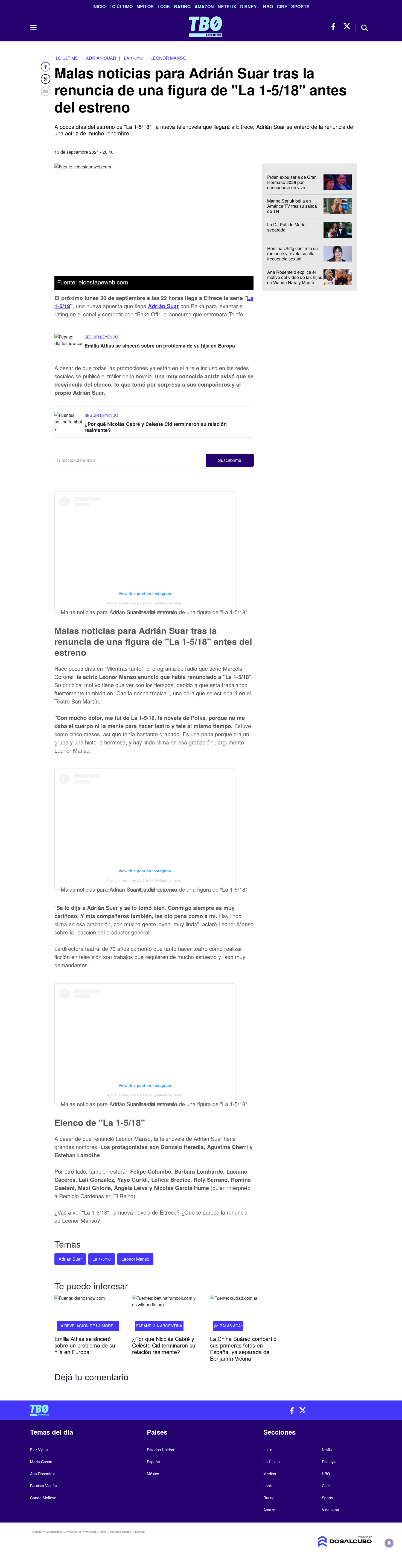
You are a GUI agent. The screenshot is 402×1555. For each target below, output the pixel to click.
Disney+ (249, 6)
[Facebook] (45, 67)
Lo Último (121, 6)
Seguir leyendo (101, 337)
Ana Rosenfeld (43, 1473)
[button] (230, 460)
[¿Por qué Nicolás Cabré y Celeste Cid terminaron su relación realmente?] (68, 422)
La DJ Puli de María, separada (287, 227)
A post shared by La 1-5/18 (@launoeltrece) (145, 603)
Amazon (204, 6)
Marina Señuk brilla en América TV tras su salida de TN (292, 206)
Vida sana (330, 1509)
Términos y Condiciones (46, 1531)
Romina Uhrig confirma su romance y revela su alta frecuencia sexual (292, 253)
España (153, 1461)
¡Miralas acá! (228, 1325)
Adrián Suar (163, 306)
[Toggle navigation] (33, 27)
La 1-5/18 (101, 1259)
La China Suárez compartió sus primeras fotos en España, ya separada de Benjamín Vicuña (243, 1348)
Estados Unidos (160, 1449)
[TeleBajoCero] (113, 1410)
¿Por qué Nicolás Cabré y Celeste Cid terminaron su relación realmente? (156, 427)
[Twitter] (45, 79)
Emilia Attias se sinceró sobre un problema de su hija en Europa (160, 345)
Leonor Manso (135, 1259)
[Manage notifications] (389, 1543)
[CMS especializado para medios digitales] (332, 1541)
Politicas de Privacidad (81, 1531)
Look (164, 6)
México (153, 1473)
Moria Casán (41, 1461)
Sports (300, 6)
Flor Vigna (39, 1449)
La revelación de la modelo (88, 1325)
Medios (145, 6)
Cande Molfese (43, 1497)
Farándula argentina (159, 1325)
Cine (282, 6)
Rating (182, 6)
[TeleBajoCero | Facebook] (334, 26)
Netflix (227, 6)
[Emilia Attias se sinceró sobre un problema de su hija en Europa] (68, 344)
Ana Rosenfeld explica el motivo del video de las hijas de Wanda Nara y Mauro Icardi (294, 280)
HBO (268, 6)
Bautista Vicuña (43, 1485)
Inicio (99, 6)
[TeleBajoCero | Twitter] (346, 26)
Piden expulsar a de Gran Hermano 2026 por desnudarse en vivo (292, 182)
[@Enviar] (45, 91)
